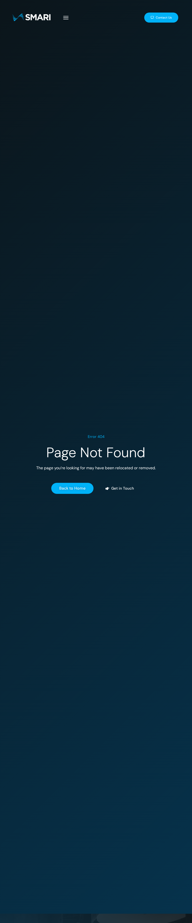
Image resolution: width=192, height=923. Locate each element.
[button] (66, 18)
